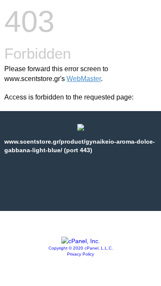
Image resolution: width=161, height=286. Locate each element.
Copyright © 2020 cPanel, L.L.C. (81, 248)
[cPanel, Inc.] (80, 241)
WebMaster (84, 78)
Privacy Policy (80, 254)
